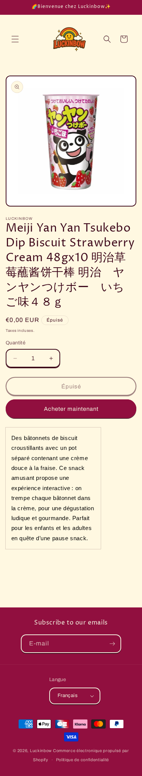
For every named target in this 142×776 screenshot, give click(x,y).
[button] (15, 39)
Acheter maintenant (71, 409)
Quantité (15, 342)
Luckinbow (41, 750)
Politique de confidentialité (82, 759)
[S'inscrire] (112, 643)
